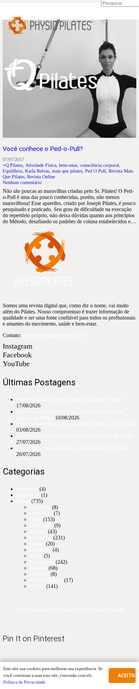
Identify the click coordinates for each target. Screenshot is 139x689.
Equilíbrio (12, 171)
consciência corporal (99, 165)
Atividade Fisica (40, 165)
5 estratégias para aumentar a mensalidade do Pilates (71, 448)
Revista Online (41, 176)
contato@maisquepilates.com (53, 335)
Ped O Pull (95, 171)
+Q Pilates (13, 165)
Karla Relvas (37, 171)
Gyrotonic (40, 550)
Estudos (38, 531)
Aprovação (28, 495)
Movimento (42, 562)
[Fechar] (104, 22)
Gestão (37, 543)
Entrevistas (41, 525)
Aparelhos (27, 489)
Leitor (36, 556)
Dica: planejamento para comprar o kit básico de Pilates (75, 436)
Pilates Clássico (46, 580)
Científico (40, 507)
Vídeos (37, 586)
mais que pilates (67, 171)
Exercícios (41, 537)
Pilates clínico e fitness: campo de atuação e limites (70, 399)
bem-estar (68, 165)
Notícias (38, 568)
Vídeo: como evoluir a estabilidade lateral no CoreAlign (75, 424)
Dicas (36, 519)
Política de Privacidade (24, 682)
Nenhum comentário (22, 182)
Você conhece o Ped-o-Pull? (43, 149)
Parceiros (39, 574)
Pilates (23, 501)
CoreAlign (41, 513)
